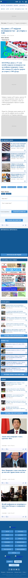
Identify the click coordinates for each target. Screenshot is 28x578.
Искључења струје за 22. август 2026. (14, 345)
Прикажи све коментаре (14, 220)
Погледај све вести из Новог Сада (14, 374)
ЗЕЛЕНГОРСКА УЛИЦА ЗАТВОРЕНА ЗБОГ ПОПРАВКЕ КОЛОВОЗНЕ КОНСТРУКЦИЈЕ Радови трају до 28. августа (14, 357)
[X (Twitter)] (14, 569)
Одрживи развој (21, 542)
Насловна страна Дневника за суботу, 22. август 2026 (14, 280)
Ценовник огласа (10, 572)
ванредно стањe (12, 187)
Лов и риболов (7, 549)
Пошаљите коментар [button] (19, 211)
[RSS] (19, 569)
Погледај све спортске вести (14, 413)
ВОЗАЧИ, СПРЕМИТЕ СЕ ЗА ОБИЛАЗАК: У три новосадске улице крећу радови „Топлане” (14, 369)
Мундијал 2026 (19, 9)
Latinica (9, 561)
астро (12, 9)
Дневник (7, 37)
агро (7, 9)
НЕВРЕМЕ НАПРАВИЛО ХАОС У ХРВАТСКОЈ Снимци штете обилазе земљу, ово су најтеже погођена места (14, 157)
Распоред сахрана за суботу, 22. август (14, 351)
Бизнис (16, 5)
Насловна (3, 23)
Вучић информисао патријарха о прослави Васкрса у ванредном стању (14, 501)
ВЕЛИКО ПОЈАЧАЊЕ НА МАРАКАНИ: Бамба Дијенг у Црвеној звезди (14, 408)
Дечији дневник (21, 549)
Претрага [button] (22, 1)
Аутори (24, 572)
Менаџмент (3, 572)
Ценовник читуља (18, 572)
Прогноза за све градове (14, 254)
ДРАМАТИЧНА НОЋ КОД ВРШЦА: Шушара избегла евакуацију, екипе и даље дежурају (14, 306)
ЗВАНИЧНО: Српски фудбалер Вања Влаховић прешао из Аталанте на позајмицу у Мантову (14, 396)
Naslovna (14, 565)
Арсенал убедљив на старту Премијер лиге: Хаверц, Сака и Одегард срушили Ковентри (14, 390)
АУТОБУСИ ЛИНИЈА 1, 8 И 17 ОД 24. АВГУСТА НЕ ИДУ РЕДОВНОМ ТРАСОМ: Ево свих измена (14, 363)
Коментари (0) (5, 39)
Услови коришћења (5, 211)
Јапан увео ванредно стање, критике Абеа (14, 434)
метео (3, 9)
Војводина (7, 542)
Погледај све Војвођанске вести (14, 335)
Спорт (7, 538)
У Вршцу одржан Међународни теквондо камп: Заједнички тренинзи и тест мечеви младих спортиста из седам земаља (14, 318)
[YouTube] (16, 569)
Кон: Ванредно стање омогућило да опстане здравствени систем (14, 468)
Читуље (14, 552)
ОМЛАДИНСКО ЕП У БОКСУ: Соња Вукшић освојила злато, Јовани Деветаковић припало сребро (14, 384)
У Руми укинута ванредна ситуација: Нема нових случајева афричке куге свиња (14, 325)
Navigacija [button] (25, 1)
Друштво (22, 5)
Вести (3, 5)
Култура (7, 545)
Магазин (20, 545)
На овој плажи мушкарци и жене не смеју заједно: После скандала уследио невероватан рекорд (14, 147)
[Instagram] (12, 569)
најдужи (20, 187)
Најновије (9, 5)
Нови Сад (20, 538)
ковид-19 (4, 187)
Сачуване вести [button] (19, 1)
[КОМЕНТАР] (6, 225)
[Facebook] (9, 569)
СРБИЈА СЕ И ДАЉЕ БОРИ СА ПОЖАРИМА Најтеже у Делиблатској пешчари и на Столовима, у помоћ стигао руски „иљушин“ (14, 167)
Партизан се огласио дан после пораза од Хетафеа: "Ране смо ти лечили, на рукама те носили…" (14, 402)
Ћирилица (18, 561)
